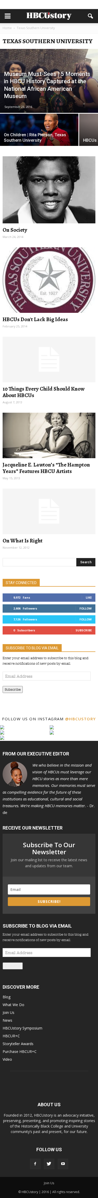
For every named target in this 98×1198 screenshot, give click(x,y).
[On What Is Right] (49, 511)
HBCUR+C (11, 1035)
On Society (15, 230)
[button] (90, 16)
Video (7, 1059)
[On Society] (49, 189)
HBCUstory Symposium (22, 1028)
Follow (85, 608)
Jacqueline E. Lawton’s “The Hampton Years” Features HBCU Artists (46, 468)
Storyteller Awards (18, 1043)
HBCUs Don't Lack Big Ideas (35, 319)
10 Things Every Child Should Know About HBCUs (43, 392)
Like (89, 597)
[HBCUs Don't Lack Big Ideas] (49, 280)
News (7, 1020)
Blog (6, 996)
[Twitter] (49, 1164)
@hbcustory (80, 718)
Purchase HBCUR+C (20, 1051)
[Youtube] (63, 1164)
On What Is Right (23, 540)
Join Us (8, 1012)
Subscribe (84, 630)
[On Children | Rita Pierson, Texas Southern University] (39, 133)
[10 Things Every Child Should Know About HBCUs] (49, 359)
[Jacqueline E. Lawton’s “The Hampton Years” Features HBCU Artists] (49, 435)
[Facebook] (35, 1164)
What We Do (13, 1004)
